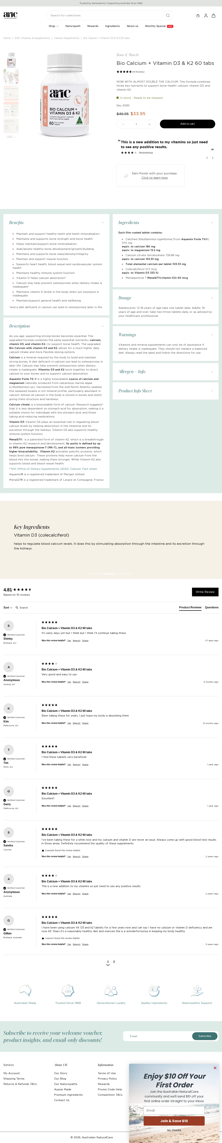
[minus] (123, 124)
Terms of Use (107, 1073)
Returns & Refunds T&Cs (20, 1083)
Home (7, 38)
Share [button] (85, 640)
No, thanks (174, 1130)
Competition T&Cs (110, 1094)
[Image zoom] (62, 95)
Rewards (104, 1083)
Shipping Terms (13, 1078)
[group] (21, 590)
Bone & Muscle (128, 55)
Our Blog (60, 1078)
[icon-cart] (213, 15)
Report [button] (76, 640)
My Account (11, 1073)
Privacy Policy (107, 1078)
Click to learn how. (155, 177)
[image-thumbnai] (11, 60)
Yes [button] (69, 640)
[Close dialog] (215, 1068)
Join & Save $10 (174, 1120)
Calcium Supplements (66, 38)
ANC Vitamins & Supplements (32, 38)
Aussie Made (62, 1089)
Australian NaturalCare (97, 1137)
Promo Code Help (110, 1089)
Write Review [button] (205, 591)
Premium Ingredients (68, 1094)
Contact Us (61, 1100)
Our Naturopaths (65, 1083)
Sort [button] (6, 607)
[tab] (96, 574)
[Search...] (167, 15)
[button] (166, 72)
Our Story (60, 1073)
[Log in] (206, 15)
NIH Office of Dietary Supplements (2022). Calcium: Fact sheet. (54, 468)
